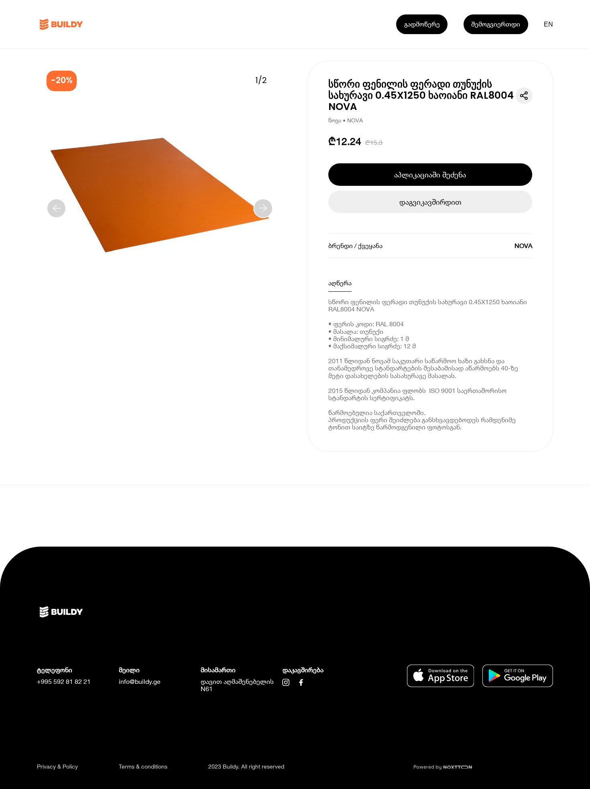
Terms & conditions (143, 766)
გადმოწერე (422, 24)
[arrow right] (263, 208)
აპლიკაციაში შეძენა (430, 174)
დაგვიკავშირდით (430, 201)
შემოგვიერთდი (495, 24)
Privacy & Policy (57, 766)
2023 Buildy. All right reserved (246, 766)
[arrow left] (56, 208)
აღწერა (340, 283)
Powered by (428, 767)
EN (548, 24)
